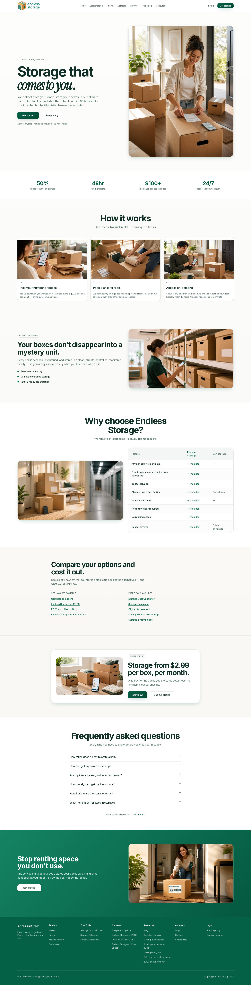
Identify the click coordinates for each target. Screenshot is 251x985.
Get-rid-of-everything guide (157, 957)
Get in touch (139, 814)
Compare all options (62, 598)
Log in (211, 5)
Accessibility (181, 939)
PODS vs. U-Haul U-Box (64, 609)
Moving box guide (152, 952)
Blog (146, 930)
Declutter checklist (152, 935)
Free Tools (147, 5)
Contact (179, 935)
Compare (122, 5)
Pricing (110, 5)
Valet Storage (96, 5)
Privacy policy (213, 930)
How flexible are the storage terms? (91, 793)
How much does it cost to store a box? (93, 756)
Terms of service (215, 935)
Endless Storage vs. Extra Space (68, 614)
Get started (225, 5)
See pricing (51, 115)
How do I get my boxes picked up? (90, 766)
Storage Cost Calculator (141, 598)
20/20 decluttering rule (155, 961)
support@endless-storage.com (219, 976)
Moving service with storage (143, 614)
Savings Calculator (138, 604)
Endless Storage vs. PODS (65, 604)
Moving (134, 5)
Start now (137, 694)
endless (27, 926)
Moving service (56, 939)
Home (83, 5)
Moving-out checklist (154, 939)
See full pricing (162, 694)
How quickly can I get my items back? (92, 784)
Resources (161, 5)
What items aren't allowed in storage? (92, 802)
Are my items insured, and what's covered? (96, 775)
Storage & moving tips (140, 619)
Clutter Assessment (139, 609)
